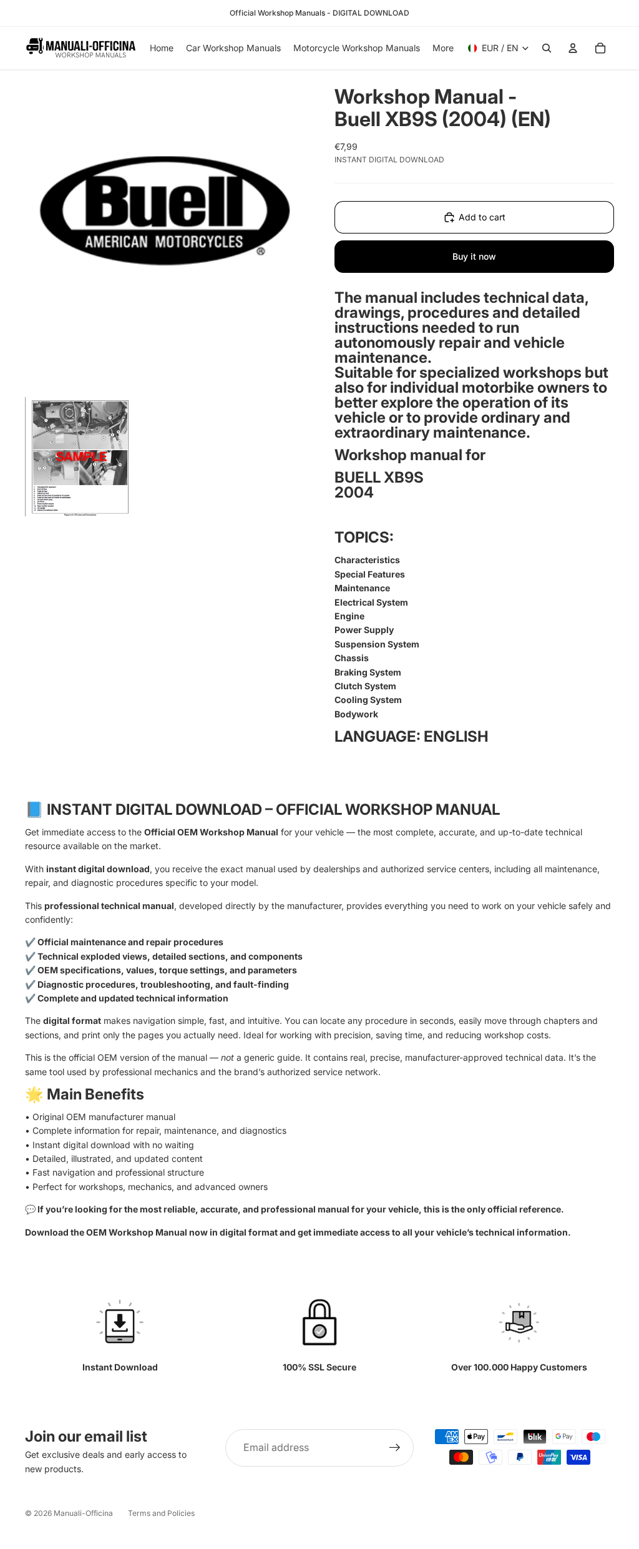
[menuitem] (443, 48)
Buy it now (474, 256)
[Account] (573, 48)
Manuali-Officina (83, 1513)
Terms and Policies (161, 1513)
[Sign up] (395, 1448)
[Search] (546, 48)
